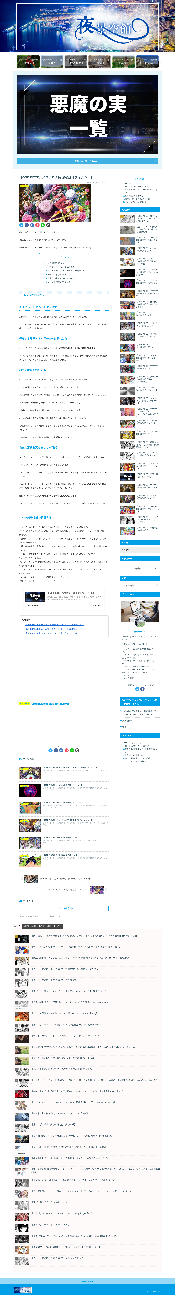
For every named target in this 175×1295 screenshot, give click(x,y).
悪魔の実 (44, 704)
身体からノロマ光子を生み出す (61, 267)
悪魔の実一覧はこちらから (87, 161)
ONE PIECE (26, 704)
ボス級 (36, 704)
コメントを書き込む (64, 908)
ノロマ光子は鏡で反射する (59, 282)
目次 (60, 257)
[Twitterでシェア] (21, 225)
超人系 (66, 704)
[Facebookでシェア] (27, 225)
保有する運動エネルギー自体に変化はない (66, 270)
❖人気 (17, 926)
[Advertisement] (64, 671)
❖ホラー (58, 926)
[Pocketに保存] (37, 225)
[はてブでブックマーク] (32, 225)
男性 (58, 704)
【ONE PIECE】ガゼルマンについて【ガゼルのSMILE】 (52, 629)
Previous (14, 62)
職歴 (124, 727)
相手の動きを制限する (57, 274)
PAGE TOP (88, 1281)
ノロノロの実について (55, 263)
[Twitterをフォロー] (137, 689)
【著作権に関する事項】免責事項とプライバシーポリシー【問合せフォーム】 (140, 713)
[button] (48, 225)
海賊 (52, 704)
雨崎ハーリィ (140, 631)
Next (160, 62)
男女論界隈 (127, 721)
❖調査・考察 (29, 926)
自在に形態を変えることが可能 (61, 278)
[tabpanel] (28, 62)
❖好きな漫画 (44, 926)
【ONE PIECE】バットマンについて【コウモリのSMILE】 (53, 633)
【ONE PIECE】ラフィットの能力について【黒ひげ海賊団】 (54, 624)
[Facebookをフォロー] (142, 689)
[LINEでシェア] (43, 225)
